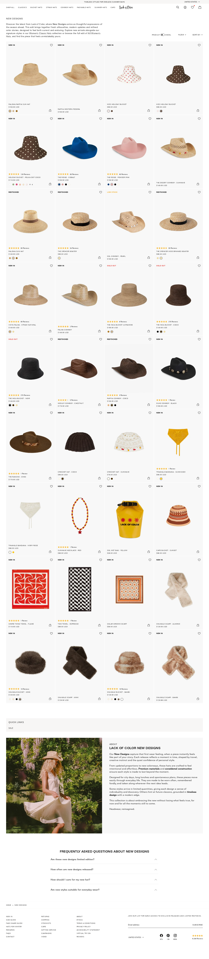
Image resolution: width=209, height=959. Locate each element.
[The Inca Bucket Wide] (108, 331)
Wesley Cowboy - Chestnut (71, 403)
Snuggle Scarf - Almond (168, 624)
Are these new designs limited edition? (72, 859)
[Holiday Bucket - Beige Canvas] (23, 184)
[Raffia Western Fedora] (79, 78)
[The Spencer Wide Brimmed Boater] (178, 225)
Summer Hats (101, 7)
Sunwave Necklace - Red (69, 550)
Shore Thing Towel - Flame (21, 624)
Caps (113, 7)
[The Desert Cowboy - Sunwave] (178, 151)
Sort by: (196, 35)
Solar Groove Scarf (117, 624)
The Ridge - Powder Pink (118, 177)
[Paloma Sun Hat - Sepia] (16, 111)
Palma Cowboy (65, 330)
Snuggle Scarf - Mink (68, 697)
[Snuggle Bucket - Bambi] (23, 699)
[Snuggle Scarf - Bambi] (178, 666)
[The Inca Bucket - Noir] (157, 331)
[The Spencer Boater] (79, 225)
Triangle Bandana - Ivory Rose (23, 545)
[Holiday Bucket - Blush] (20, 184)
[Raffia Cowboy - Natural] (108, 405)
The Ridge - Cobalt (66, 177)
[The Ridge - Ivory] (69, 184)
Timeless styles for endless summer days (104, 2)
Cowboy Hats (67, 7)
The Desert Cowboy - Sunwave (170, 183)
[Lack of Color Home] (126, 7)
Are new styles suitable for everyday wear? (75, 889)
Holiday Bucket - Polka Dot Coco (25, 177)
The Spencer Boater (67, 251)
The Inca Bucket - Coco (167, 325)
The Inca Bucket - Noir (19, 398)
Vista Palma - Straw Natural (22, 325)
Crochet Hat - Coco (67, 472)
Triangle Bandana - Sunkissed (170, 472)
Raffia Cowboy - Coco (117, 398)
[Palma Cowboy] (79, 298)
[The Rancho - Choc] (30, 445)
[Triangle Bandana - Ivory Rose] (157, 478)
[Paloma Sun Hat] (13, 111)
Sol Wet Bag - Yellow (117, 550)
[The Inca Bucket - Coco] (178, 298)
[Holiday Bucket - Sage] (13, 184)
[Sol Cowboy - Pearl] (129, 225)
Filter (181, 35)
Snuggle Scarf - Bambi (167, 697)
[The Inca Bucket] (164, 331)
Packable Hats (84, 7)
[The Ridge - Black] (66, 184)
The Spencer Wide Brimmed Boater (172, 251)
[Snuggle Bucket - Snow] (10, 699)
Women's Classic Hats (40, 33)
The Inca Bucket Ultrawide (120, 325)
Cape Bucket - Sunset (166, 550)
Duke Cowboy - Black (166, 403)
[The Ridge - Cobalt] (79, 151)
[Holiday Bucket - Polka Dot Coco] (30, 151)
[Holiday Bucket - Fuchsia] (16, 184)
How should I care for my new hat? (70, 879)
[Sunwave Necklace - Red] (79, 519)
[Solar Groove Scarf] (129, 592)
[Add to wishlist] (51, 45)
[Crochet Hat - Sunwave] (59, 478)
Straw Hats (51, 7)
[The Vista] (13, 331)
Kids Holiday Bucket (117, 104)
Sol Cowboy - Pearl (116, 256)
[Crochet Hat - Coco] (79, 445)
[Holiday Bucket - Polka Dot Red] (26, 184)
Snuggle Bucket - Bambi (118, 692)
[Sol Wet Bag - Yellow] (129, 519)
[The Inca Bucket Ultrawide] (129, 298)
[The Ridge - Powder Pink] (62, 184)
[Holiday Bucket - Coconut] (10, 184)
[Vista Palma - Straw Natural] (30, 298)
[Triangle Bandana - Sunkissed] (178, 445)
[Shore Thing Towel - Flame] (30, 592)
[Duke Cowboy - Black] (178, 372)
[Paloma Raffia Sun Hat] (30, 78)
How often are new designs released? (72, 869)
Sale (11, 728)
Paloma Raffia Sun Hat (19, 104)
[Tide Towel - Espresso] (79, 592)
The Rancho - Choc (17, 477)
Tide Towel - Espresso (68, 624)
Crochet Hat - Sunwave (118, 472)
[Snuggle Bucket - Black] (16, 699)
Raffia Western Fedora (69, 109)
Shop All (10, 7)
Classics (22, 7)
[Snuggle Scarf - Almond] (178, 592)
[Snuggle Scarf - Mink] (79, 666)
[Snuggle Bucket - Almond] (13, 699)
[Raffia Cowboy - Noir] (115, 405)
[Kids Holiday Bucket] (129, 78)
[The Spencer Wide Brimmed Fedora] (157, 258)
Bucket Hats (36, 7)
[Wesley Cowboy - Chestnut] (79, 372)
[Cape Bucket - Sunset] (178, 519)
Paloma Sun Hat (16, 251)
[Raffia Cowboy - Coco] (129, 372)
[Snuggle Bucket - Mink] (30, 666)
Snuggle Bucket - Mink (19, 692)
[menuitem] (11, 7)
